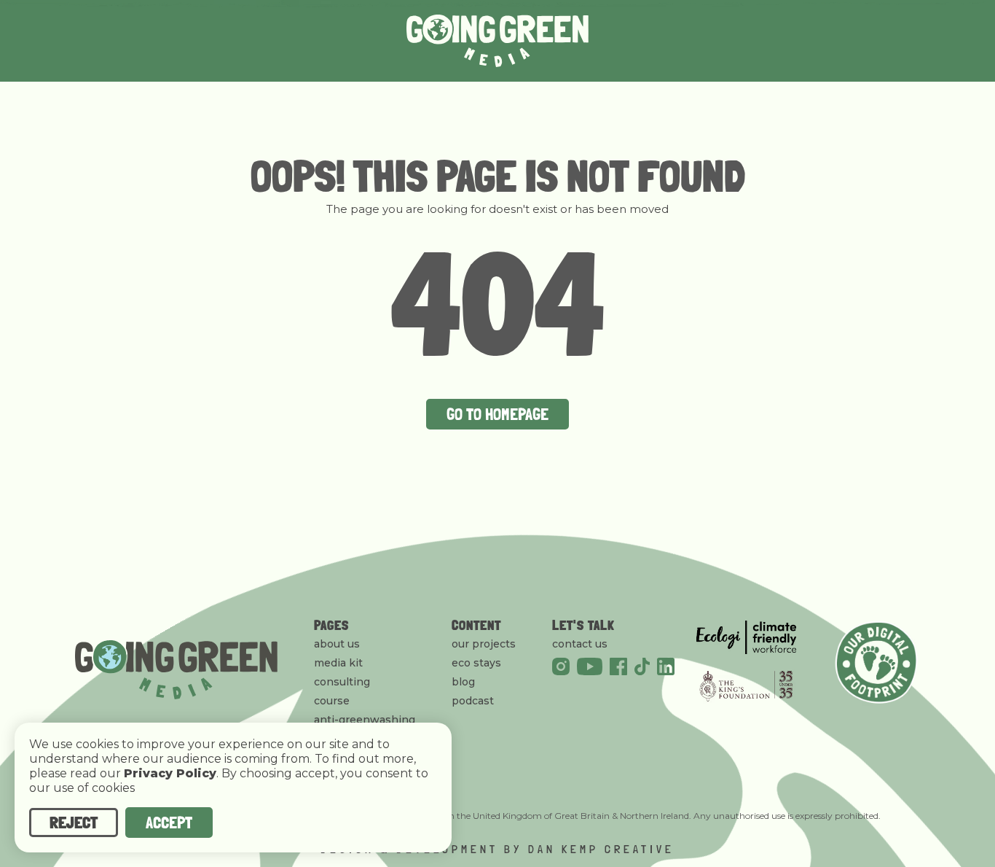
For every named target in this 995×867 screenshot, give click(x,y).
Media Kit (338, 662)
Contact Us (579, 643)
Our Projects (484, 643)
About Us (337, 643)
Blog (463, 681)
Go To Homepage (497, 414)
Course (332, 700)
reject (74, 822)
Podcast (473, 700)
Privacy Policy (170, 773)
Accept (169, 822)
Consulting (342, 681)
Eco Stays (476, 662)
